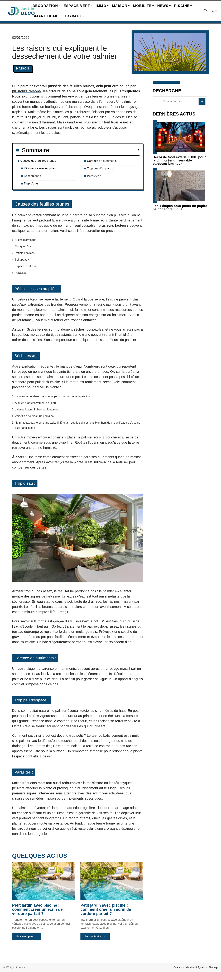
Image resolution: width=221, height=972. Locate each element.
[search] (205, 11)
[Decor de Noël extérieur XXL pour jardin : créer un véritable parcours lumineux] (180, 137)
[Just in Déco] (21, 11)
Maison (22, 68)
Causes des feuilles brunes (38, 160)
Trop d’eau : (31, 183)
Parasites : (94, 176)
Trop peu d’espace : (100, 168)
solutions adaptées (108, 793)
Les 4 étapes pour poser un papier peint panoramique (180, 207)
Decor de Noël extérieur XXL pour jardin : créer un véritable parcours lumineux (179, 160)
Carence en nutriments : (102, 160)
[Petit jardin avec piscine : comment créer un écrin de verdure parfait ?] (43, 881)
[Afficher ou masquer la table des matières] (94, 150)
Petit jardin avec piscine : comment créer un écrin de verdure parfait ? (37, 909)
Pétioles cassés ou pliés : (40, 168)
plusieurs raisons (26, 91)
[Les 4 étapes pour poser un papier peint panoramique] (180, 185)
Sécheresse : (32, 175)
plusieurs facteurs (113, 225)
